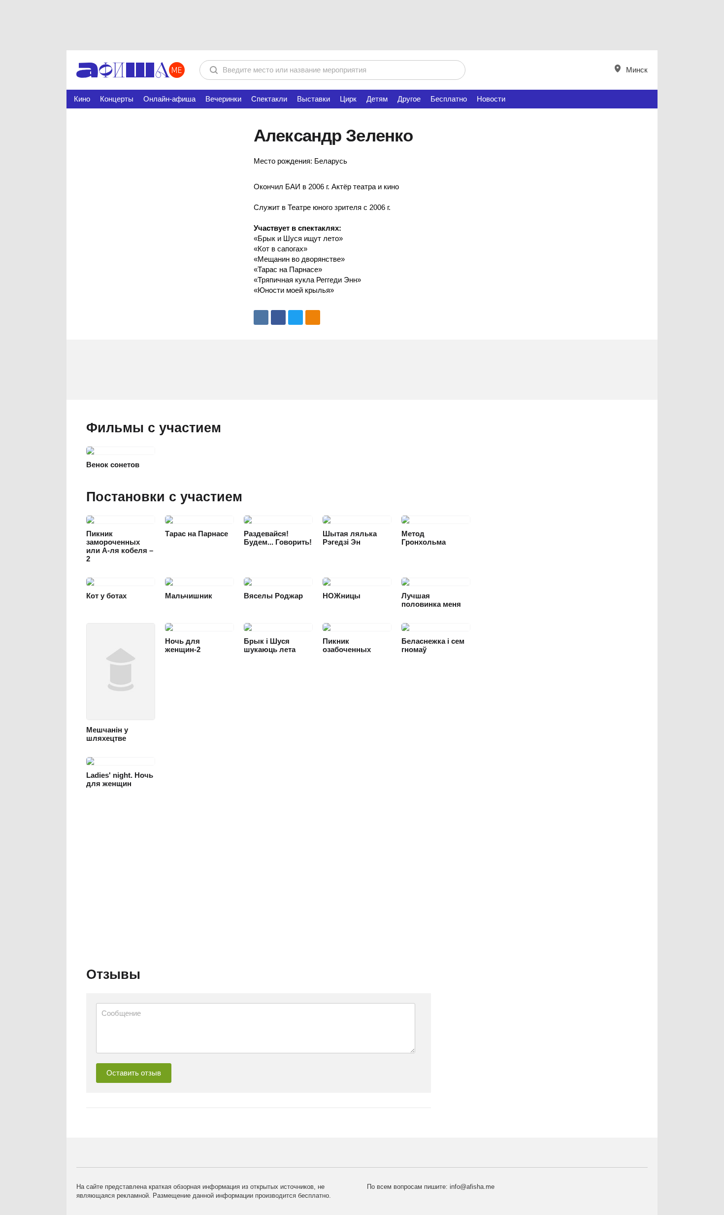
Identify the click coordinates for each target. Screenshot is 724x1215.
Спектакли (269, 99)
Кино (82, 99)
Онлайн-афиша (169, 99)
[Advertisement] (362, 24)
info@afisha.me (472, 1186)
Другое (409, 99)
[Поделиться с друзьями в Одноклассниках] (312, 317)
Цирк (348, 99)
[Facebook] (278, 317)
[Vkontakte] (261, 317)
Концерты (116, 99)
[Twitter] (295, 317)
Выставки (313, 99)
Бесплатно (448, 99)
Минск (636, 70)
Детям (377, 99)
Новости (491, 99)
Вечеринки (223, 99)
